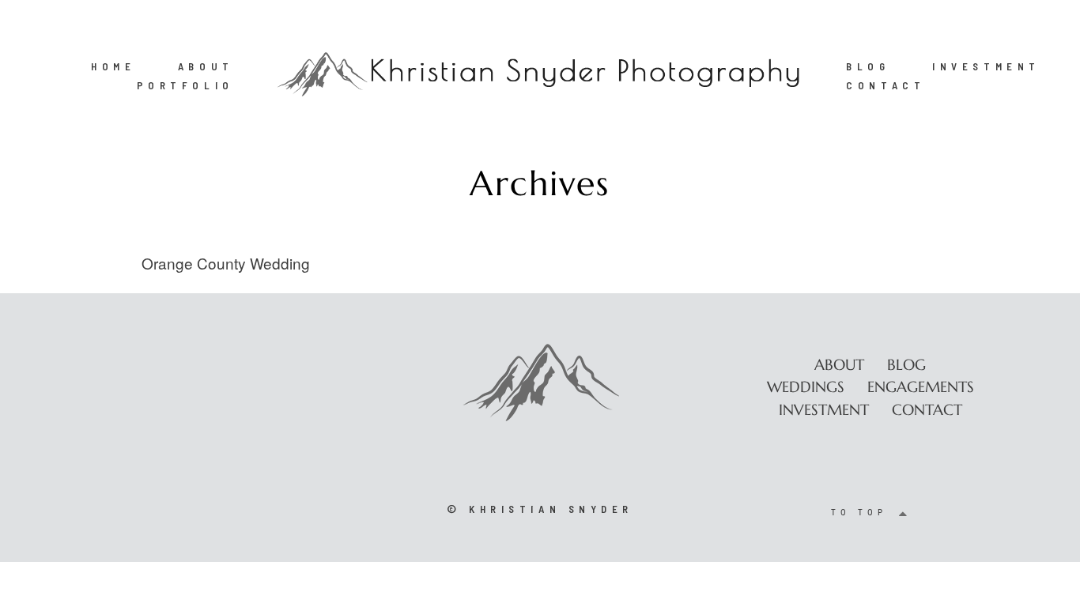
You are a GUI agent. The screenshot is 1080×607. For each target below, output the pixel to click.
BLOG (867, 66)
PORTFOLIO (185, 85)
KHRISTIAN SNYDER (551, 509)
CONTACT (885, 85)
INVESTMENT (986, 66)
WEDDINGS (805, 386)
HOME (113, 66)
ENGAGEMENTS (920, 386)
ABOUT (206, 66)
